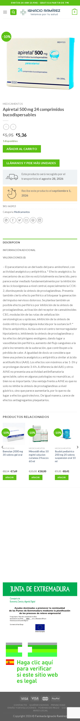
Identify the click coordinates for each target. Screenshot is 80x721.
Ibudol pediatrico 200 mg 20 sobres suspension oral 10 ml (65, 456)
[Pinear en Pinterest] (33, 220)
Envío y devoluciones (22, 707)
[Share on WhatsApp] (6, 220)
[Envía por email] (26, 220)
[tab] (40, 242)
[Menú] (5, 12)
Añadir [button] (9, 477)
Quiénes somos (39, 705)
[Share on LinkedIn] (40, 220)
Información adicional (19, 250)
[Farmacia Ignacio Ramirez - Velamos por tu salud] (40, 12)
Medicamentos (13, 103)
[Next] (77, 454)
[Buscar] (13, 12)
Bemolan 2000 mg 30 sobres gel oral (13, 453)
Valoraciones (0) (14, 257)
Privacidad (58, 705)
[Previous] (2, 454)
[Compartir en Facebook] (13, 220)
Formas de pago (49, 707)
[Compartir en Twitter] (20, 220)
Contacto (20, 705)
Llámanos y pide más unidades (31, 163)
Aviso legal (40, 710)
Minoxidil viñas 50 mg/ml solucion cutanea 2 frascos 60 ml (39, 456)
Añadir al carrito (22, 149)
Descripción (11, 242)
